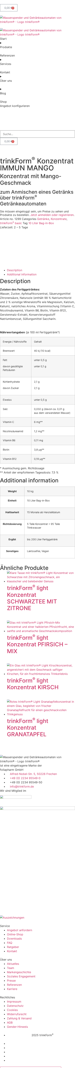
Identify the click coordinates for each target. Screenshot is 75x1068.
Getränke (43, 219)
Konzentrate (59, 219)
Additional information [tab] (21, 274)
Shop (3, 101)
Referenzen (7, 55)
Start (3, 38)
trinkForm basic (11, 223)
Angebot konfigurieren (15, 106)
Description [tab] (14, 270)
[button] (37, 128)
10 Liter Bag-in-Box (41, 223)
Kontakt (5, 72)
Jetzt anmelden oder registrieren (52, 215)
